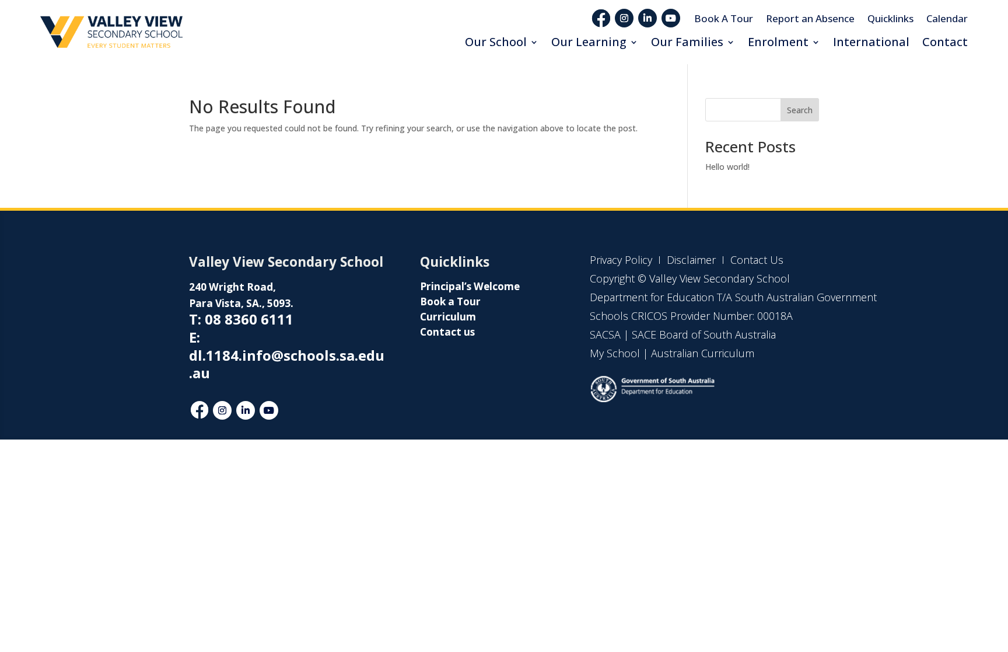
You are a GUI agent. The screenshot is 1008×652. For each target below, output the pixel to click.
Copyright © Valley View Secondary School (690, 278)
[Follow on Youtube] (671, 18)
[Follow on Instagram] (624, 18)
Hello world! (727, 166)
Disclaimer (690, 260)
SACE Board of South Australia (704, 334)
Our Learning (588, 42)
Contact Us (756, 260)
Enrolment (778, 42)
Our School (496, 42)
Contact (945, 42)
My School (615, 353)
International (871, 42)
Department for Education (652, 297)
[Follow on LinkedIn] (647, 18)
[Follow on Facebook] (199, 410)
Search (800, 110)
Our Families (687, 42)
